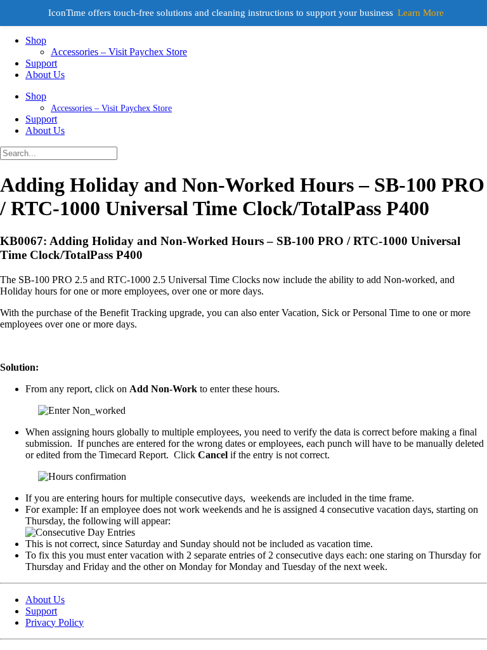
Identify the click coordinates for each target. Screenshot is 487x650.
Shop (35, 40)
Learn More (421, 13)
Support (41, 63)
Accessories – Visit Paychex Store (119, 51)
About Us (45, 74)
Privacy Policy (54, 622)
